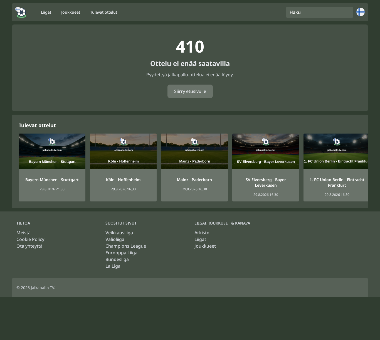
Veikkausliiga (119, 233)
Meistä (23, 233)
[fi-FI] (20, 12)
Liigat (200, 239)
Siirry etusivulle (190, 91)
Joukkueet (205, 246)
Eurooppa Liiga (121, 253)
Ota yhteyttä (29, 246)
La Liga (112, 266)
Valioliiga (114, 239)
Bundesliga (117, 259)
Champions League (125, 246)
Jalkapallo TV (42, 287)
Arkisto (201, 233)
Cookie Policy (30, 239)
